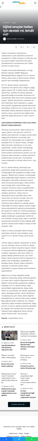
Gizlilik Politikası (26, 436)
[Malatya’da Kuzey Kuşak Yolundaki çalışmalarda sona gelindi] (9, 378)
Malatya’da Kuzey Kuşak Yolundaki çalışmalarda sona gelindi (8, 392)
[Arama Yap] (35, 3)
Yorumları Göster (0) (18, 404)
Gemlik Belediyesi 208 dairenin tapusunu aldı (8, 347)
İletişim (26, 433)
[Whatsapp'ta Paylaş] (31, 439)
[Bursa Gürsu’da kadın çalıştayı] (9, 356)
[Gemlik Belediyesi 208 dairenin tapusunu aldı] (9, 335)
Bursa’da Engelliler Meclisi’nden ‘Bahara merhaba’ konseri (27, 345)
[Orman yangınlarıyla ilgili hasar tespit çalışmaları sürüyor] (28, 379)
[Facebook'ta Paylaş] (6, 439)
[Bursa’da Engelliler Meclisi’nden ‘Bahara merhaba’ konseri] (28, 334)
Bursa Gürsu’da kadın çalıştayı (7, 365)
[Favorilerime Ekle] (16, 47)
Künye (21, 433)
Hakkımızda (13, 433)
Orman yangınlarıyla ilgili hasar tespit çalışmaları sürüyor (28, 394)
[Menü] (2, 3)
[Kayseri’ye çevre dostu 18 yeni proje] (28, 357)
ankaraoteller (12, 39)
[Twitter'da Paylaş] (19, 439)
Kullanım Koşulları (13, 436)
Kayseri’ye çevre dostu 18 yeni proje (27, 367)
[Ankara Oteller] (19, 3)
